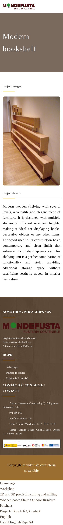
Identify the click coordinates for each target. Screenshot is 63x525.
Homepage (7, 483)
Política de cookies (15, 373)
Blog (15, 511)
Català (4, 522)
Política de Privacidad (17, 378)
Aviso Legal (12, 367)
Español (27, 522)
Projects (6, 511)
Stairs (25, 500)
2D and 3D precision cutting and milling (28, 494)
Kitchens (6, 505)
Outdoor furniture (42, 500)
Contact (34, 511)
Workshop (7, 489)
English (5, 517)
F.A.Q (24, 511)
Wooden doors (10, 500)
